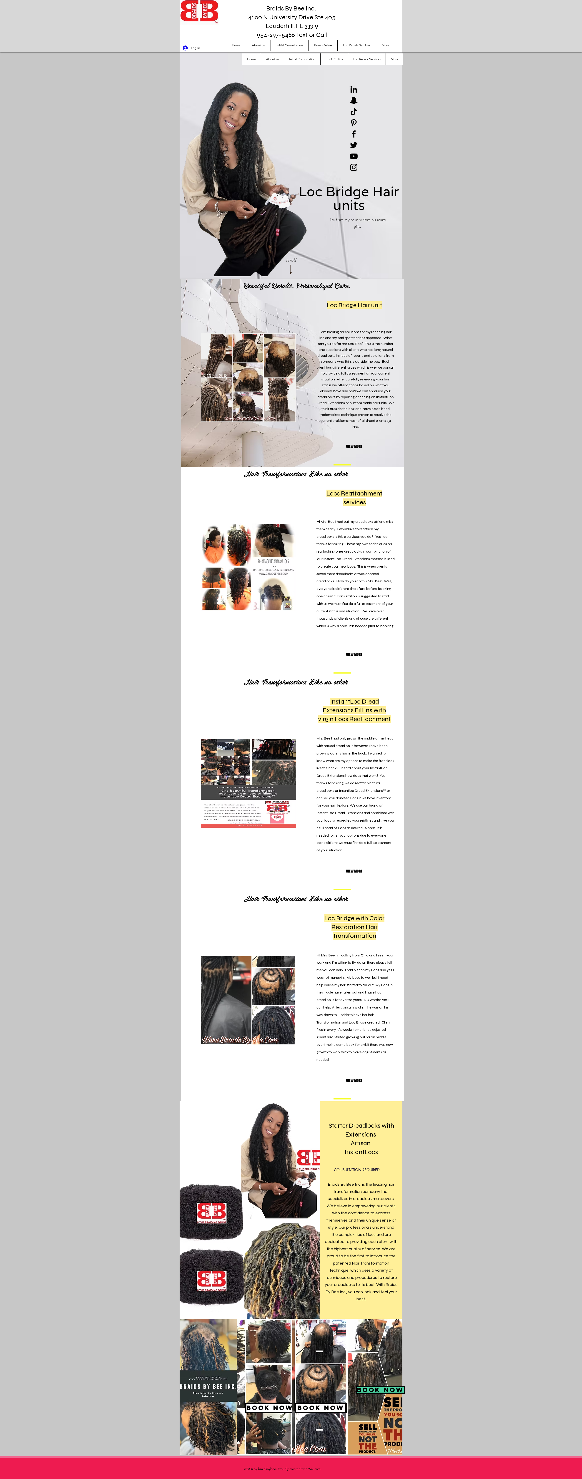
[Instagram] (354, 167)
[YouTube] (354, 156)
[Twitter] (354, 145)
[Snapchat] (354, 100)
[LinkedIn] (354, 89)
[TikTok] (354, 111)
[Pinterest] (354, 123)
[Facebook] (354, 134)
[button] (361, 446)
